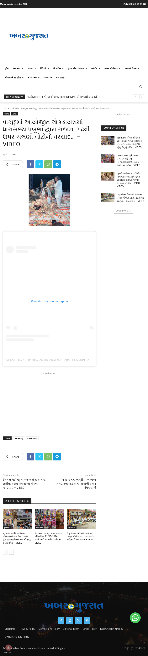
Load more (122, 210)
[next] (141, 97)
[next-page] (11, 552)
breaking (19, 438)
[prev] (135, 97)
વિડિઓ (15, 108)
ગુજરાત (7, 527)
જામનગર (39, 527)
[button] (140, 86)
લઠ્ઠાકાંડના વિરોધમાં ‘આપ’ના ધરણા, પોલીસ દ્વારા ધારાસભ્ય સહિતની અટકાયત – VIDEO (80, 536)
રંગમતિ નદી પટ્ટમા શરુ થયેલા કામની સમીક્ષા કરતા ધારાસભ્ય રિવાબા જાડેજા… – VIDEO (24, 483)
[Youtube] (87, 620)
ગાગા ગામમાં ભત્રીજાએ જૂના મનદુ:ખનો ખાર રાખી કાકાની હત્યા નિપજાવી (76, 483)
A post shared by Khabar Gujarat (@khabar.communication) (51, 360)
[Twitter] (39, 164)
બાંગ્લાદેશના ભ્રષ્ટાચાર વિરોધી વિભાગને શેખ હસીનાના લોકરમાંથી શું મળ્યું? (65, 96)
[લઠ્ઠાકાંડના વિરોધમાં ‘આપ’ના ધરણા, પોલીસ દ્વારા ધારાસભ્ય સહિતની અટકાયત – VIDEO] (81, 519)
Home (6, 108)
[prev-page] (5, 552)
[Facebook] (30, 164)
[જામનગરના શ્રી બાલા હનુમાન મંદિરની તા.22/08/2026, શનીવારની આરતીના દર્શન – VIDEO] (49, 519)
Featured (32, 438)
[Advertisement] (101, 36)
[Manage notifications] (8, 647)
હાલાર (15, 113)
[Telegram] (57, 164)
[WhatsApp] (48, 164)
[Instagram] (69, 620)
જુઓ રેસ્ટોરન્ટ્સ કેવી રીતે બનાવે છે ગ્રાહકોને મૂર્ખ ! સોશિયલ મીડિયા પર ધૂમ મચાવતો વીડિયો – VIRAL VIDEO (128, 180)
